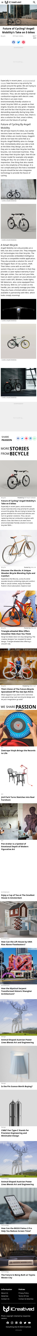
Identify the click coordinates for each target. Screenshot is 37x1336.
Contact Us (5, 1299)
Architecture (5, 892)
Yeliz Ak (33, 567)
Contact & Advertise (26, 1299)
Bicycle (3, 36)
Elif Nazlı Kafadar (18, 36)
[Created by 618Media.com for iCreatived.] (18, 1330)
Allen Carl (32, 686)
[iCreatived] (18, 1309)
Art (2, 747)
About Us (4, 1293)
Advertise (4, 1296)
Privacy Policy (24, 1293)
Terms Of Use (24, 1296)
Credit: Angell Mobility (9, 200)
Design (3, 1037)
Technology (5, 1178)
